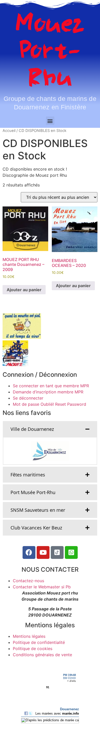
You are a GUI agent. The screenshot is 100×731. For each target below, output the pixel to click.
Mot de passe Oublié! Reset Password (49, 404)
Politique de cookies (32, 648)
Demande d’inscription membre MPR (48, 391)
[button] (50, 121)
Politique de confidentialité (39, 642)
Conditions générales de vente (42, 654)
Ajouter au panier (24, 289)
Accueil (9, 130)
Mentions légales (29, 636)
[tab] (50, 429)
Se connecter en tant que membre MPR (51, 385)
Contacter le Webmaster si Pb (42, 586)
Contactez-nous (28, 580)
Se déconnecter (28, 398)
